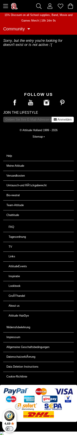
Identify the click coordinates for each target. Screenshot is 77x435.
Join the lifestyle (20, 112)
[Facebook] (14, 102)
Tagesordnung (17, 236)
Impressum (13, 337)
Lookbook (15, 285)
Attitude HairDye (19, 315)
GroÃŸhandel (17, 295)
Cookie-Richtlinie (16, 376)
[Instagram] (46, 102)
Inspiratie (14, 276)
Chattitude (12, 215)
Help (9, 155)
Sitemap (38, 136)
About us (14, 305)
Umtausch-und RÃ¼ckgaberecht (26, 185)
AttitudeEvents (18, 266)
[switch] (9, 428)
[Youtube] (30, 102)
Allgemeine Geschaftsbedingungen (27, 347)
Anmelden (64, 119)
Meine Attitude (15, 165)
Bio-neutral (13, 195)
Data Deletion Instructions (22, 366)
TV (10, 246)
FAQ (11, 226)
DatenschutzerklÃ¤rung (20, 356)
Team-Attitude (15, 205)
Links (12, 256)
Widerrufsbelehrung (18, 327)
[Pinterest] (62, 102)
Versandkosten (15, 175)
